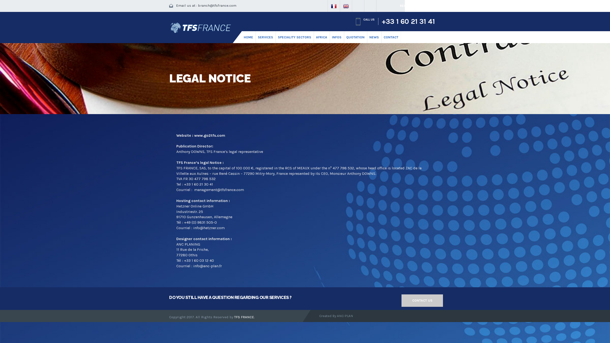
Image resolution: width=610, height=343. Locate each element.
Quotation (355, 37)
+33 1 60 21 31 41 (408, 21)
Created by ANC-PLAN (336, 316)
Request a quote (415, 6)
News (374, 37)
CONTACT (391, 37)
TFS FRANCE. (244, 317)
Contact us (422, 300)
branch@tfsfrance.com (217, 5)
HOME (248, 37)
